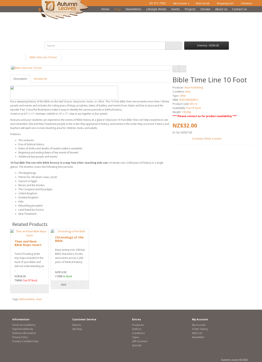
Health (82, 14)
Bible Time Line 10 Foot (43, 57)
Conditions (138, 333)
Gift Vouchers (140, 341)
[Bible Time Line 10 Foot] (90, 68)
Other (183, 95)
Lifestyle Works (156, 9)
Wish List (197, 333)
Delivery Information (24, 333)
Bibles (46, 14)
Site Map (77, 329)
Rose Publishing (194, 87)
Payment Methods (22, 329)
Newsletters (133, 9)
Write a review (213, 138)
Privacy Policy (20, 337)
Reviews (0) (40, 78)
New (187, 91)
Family (117, 14)
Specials (136, 345)
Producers (138, 325)
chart (39, 299)
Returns (76, 325)
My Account (198, 325)
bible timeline (27, 299)
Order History (200, 329)
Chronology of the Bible (69, 239)
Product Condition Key (25, 341)
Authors (136, 329)
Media (188, 14)
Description (20, 78)
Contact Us (239, 9)
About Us (221, 9)
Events (175, 9)
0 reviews (197, 138)
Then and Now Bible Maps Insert (28, 243)
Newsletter (198, 337)
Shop (117, 9)
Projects (190, 9)
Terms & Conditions (23, 325)
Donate (205, 9)
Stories (153, 14)
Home (105, 9)
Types (135, 337)
